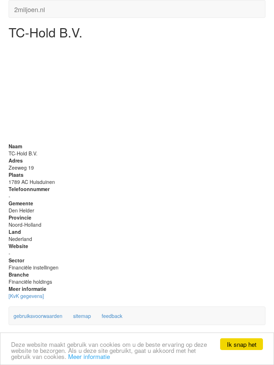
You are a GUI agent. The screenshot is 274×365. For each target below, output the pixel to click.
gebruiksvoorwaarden (38, 315)
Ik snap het (242, 344)
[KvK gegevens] (26, 295)
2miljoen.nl (29, 8)
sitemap (82, 315)
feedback (112, 315)
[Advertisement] (137, 93)
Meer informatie (89, 356)
